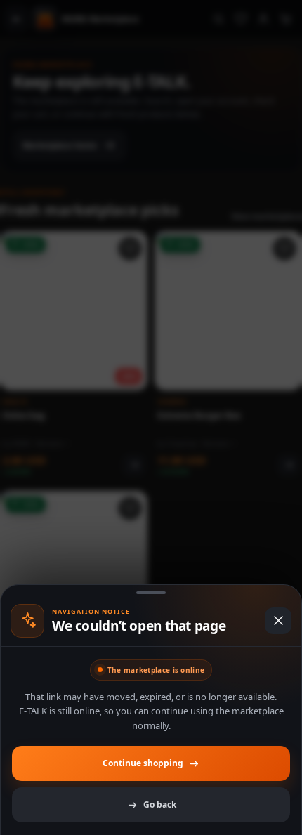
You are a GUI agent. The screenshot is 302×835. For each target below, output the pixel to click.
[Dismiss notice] (151, 417)
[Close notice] (278, 620)
